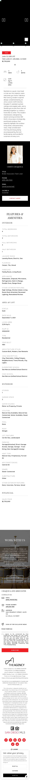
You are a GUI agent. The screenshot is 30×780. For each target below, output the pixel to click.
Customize (15, 770)
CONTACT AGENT (15, 198)
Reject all (15, 766)
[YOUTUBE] (19, 740)
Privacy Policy (11, 644)
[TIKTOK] (12, 744)
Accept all (15, 775)
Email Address (7, 629)
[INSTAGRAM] (10, 740)
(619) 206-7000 (7, 180)
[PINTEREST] (24, 740)
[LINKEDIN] (15, 740)
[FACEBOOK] (6, 740)
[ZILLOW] (17, 744)
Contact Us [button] (15, 578)
